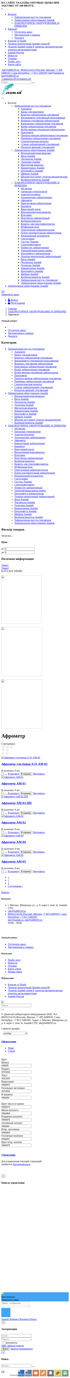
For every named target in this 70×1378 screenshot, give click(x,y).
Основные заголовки (13, 1088)
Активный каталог (12, 1123)
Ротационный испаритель (35, 235)
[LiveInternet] (43, 1373)
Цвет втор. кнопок (12, 1142)
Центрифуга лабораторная (35, 253)
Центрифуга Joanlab (32, 170)
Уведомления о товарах (27, 34)
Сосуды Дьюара (29, 241)
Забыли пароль (15, 1345)
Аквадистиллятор (31, 194)
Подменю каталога (12, 1116)
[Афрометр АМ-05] (12, 855)
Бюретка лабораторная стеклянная (40, 114)
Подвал (5, 1068)
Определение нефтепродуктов (38, 229)
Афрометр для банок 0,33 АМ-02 (24, 764)
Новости (12, 55)
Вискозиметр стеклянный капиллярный (43, 117)
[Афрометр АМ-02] (12, 816)
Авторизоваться (21, 1164)
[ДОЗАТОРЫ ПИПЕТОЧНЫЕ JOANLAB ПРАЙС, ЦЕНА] (21, 727)
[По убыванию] (7, 750)
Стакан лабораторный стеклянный (40, 144)
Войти (5, 1349)
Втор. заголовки (10, 1129)
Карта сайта (14, 64)
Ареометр (26, 108)
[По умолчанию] (3, 747)
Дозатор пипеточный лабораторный (41, 256)
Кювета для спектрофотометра (38, 224)
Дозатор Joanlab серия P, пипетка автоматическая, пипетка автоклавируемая (35, 48)
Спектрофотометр (31, 244)
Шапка (5, 1062)
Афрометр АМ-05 (13, 861)
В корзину (7, 1094)
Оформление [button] (8, 1041)
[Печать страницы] (65, 1373)
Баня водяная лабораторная (36, 203)
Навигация (7, 1081)
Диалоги (19, 37)
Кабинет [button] (12, 29)
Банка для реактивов (32, 111)
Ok (3, 1371)
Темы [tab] (11, 1048)
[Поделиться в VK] (28, 1373)
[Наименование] (7, 747)
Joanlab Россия (16, 52)
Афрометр (26, 200)
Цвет (4, 1059)
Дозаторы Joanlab (30, 162)
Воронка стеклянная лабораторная (40, 120)
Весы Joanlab (28, 156)
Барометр (26, 206)
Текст (4, 1075)
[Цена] (11, 747)
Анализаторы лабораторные (36, 197)
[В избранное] (50, 1373)
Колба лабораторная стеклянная (38, 126)
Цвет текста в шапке (13, 1103)
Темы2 (5, 568)
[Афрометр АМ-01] (12, 777)
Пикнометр (27, 132)
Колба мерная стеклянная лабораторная (43, 129)
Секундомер (28, 238)
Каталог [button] (12, 14)
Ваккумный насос (31, 209)
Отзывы (12, 58)
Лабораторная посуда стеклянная (32, 17)
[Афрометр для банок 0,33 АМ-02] (20, 757)
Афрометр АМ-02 (13, 822)
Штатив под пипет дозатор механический (44, 176)
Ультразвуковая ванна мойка (36, 250)
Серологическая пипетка (35, 141)
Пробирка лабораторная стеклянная (41, 138)
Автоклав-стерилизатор (34, 191)
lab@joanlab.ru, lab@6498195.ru (25, 920)
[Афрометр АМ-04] (12, 835)
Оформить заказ (10, 294)
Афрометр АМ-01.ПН (16, 803)
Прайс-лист (14, 61)
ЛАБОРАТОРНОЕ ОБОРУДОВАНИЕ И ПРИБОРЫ (37, 425)
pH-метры (26, 188)
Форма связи (15, 971)
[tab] (24, 1041)
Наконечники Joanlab (32, 167)
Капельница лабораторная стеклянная (42, 123)
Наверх (5, 892)
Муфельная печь (30, 226)
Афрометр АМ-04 (13, 842)
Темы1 (5, 565)
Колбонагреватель (31, 221)
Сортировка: (8, 743)
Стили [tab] (11, 1051)
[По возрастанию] (3, 750)
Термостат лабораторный (35, 247)
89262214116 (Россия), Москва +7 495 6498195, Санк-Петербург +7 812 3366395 (32, 71)
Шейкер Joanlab (29, 173)
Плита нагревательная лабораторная (41, 232)
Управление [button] (8, 1154)
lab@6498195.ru (10, 70)
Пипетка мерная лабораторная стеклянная (44, 135)
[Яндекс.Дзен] (58, 1373)
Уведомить (39, 773)
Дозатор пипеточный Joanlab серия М (29, 43)
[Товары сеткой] (7, 753)
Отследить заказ (23, 32)
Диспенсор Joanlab (31, 159)
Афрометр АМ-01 (13, 783)
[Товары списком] (3, 753)
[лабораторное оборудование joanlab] (21, 622)
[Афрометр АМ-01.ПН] (14, 796)
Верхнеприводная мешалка (36, 153)
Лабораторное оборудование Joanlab (34, 20)
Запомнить (11, 1342)
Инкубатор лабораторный (35, 218)
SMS (4, 1345)
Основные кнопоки (12, 1135)
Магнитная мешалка (32, 164)
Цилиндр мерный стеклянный (38, 147)
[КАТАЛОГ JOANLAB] (21, 675)
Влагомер (26, 215)
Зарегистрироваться (21, 1348)
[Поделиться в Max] (21, 1373)
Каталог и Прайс (17, 40)
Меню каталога (10, 1110)
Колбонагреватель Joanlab (35, 179)
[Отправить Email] (36, 1373)
